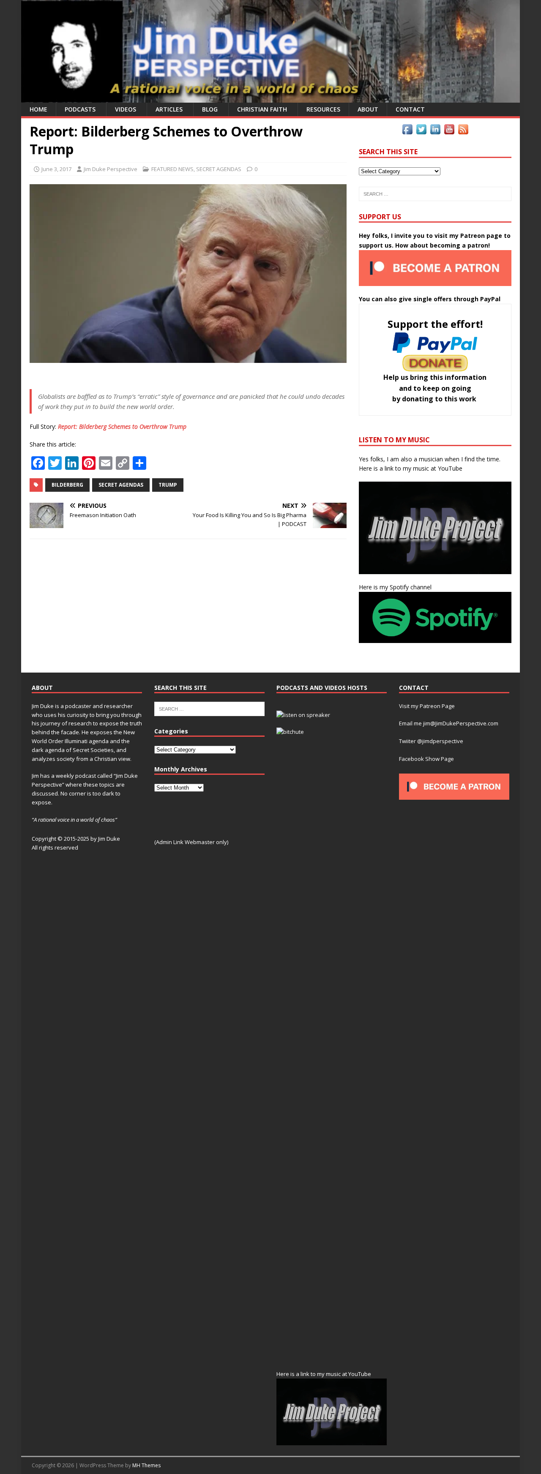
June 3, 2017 (56, 169)
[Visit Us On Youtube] (449, 131)
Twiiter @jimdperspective (431, 741)
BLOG (210, 109)
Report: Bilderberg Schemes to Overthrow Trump (122, 426)
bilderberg (67, 484)
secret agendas (120, 484)
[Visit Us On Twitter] (421, 131)
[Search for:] (435, 194)
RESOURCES (323, 109)
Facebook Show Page (426, 759)
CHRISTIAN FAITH (262, 109)
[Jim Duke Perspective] (270, 98)
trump (167, 484)
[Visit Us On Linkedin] (435, 131)
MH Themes (146, 1465)
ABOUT (368, 109)
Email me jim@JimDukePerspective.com (448, 723)
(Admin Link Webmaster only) (191, 842)
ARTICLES (169, 109)
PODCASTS (80, 109)
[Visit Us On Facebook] (407, 131)
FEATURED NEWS (172, 169)
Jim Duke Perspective (110, 169)
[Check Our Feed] (463, 131)
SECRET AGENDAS (218, 169)
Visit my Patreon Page (427, 706)
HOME (38, 109)
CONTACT (410, 109)
